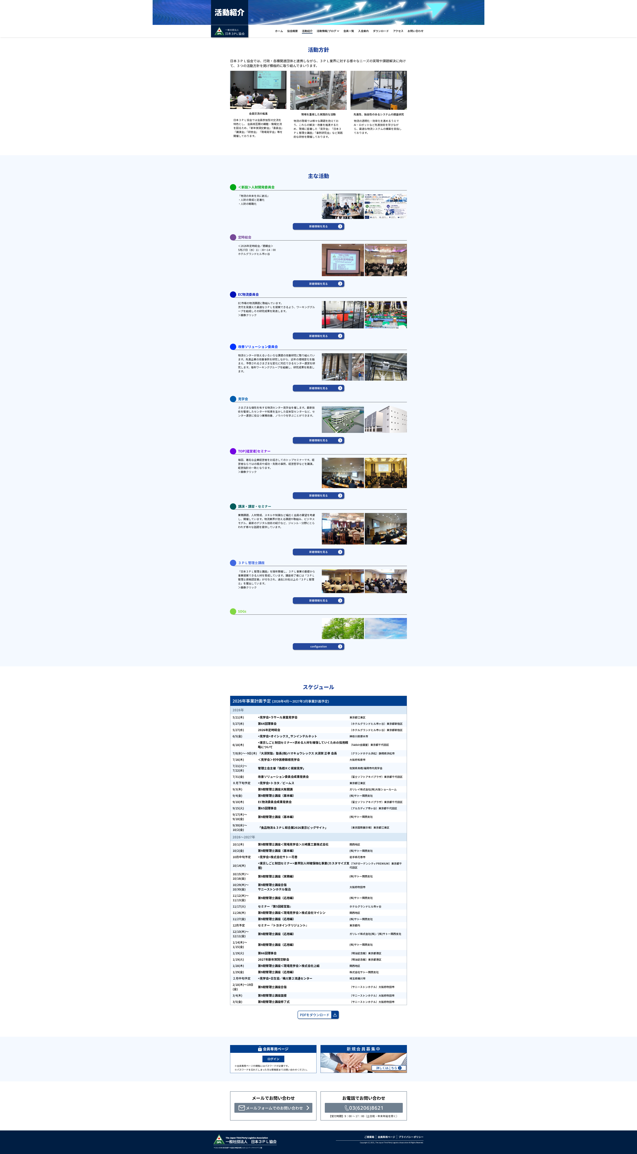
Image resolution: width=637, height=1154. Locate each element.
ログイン (273, 1059)
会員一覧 (348, 31)
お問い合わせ (416, 31)
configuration (318, 646)
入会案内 (363, 31)
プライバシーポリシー (411, 1137)
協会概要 (292, 31)
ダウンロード (381, 31)
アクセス (398, 31)
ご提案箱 (369, 1137)
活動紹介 (307, 31)
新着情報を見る (318, 226)
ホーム (279, 31)
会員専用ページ (386, 1137)
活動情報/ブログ (326, 31)
